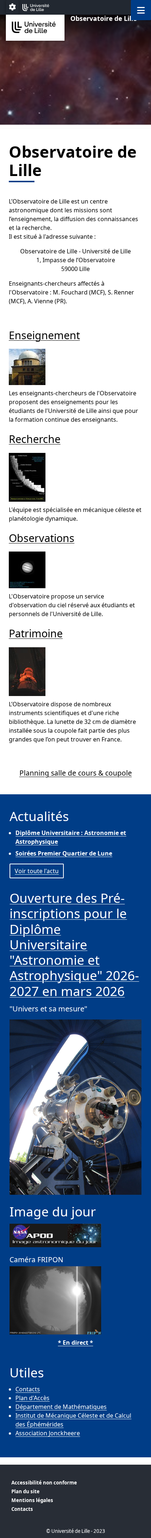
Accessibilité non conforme (44, 1482)
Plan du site (25, 1491)
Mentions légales (32, 1500)
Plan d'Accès (32, 1398)
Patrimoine (36, 633)
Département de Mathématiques (61, 1407)
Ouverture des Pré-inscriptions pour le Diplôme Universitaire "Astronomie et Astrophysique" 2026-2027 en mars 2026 (74, 944)
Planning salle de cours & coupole (75, 773)
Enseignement (44, 335)
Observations (41, 538)
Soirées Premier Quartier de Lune (63, 853)
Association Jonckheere (47, 1433)
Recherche (34, 439)
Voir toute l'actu (37, 871)
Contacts (27, 1389)
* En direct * (75, 1343)
